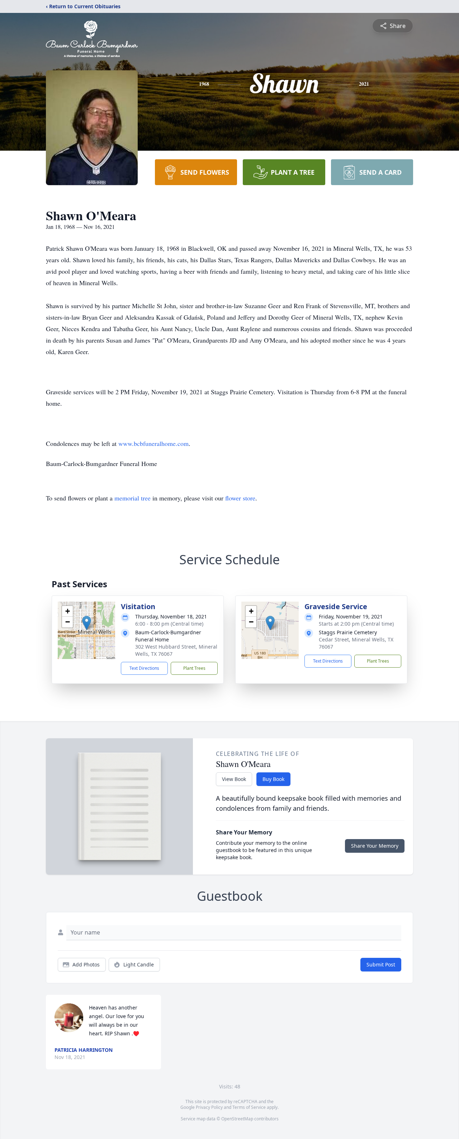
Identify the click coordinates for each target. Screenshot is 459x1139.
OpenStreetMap (237, 1119)
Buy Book (273, 779)
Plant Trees (194, 668)
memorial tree (132, 498)
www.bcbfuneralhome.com (153, 443)
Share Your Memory (374, 845)
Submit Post (380, 964)
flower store (240, 498)
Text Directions (144, 668)
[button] (86, 623)
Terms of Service (249, 1107)
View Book (234, 779)
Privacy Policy (209, 1107)
